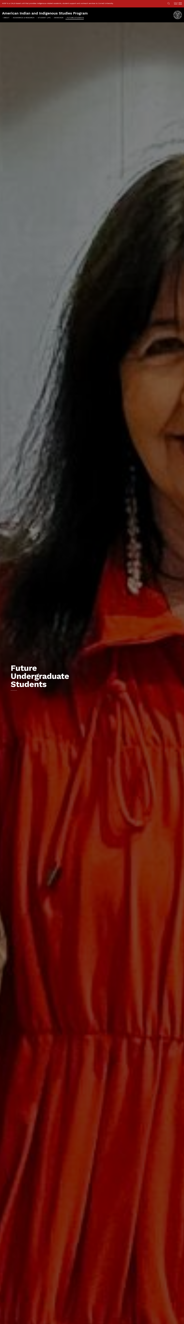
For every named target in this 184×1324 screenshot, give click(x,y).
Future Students (75, 18)
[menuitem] (5, 17)
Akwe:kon (58, 18)
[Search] (168, 4)
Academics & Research (23, 18)
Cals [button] (176, 3)
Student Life (44, 18)
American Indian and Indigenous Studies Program (45, 13)
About (6, 18)
